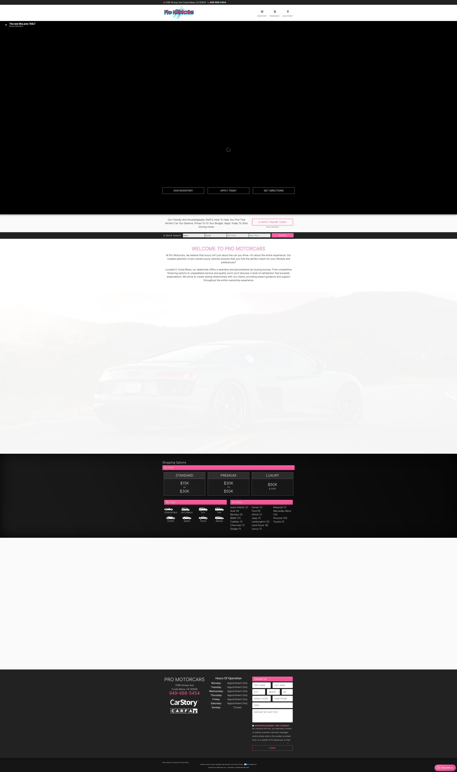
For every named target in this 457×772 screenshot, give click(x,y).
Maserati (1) (279, 507)
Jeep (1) (256, 518)
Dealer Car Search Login (207, 764)
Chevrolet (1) (237, 525)
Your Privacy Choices (237, 764)
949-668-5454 (218, 2)
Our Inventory (183, 190)
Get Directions (274, 190)
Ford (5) (256, 511)
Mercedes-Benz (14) (282, 513)
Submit (272, 748)
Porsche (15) (280, 518)
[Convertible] (170, 510)
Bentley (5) (236, 514)
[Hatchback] (187, 510)
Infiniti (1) (257, 514)
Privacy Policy (185, 762)
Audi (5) (234, 511)
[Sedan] (186, 519)
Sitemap (227, 764)
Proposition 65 (252, 764)
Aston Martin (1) (239, 507)
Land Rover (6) (260, 525)
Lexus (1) (257, 528)
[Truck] (203, 519)
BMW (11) (235, 518)
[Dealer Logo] (178, 13)
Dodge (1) (235, 528)
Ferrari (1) (257, 507)
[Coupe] (170, 519)
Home (164, 762)
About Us (169, 762)
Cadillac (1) (236, 521)
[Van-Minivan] (219, 510)
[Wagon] (219, 519)
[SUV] (203, 510)
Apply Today (228, 190)
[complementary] (450, 765)
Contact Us (176, 762)
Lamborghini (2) (260, 521)
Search (282, 235)
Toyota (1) (278, 521)
